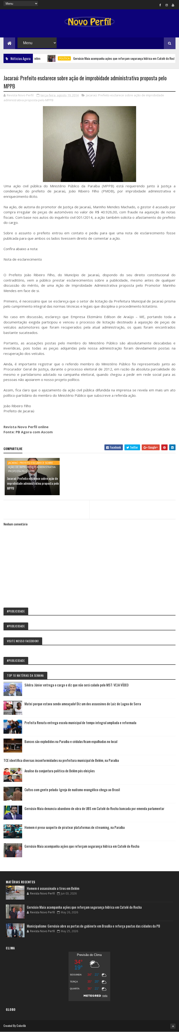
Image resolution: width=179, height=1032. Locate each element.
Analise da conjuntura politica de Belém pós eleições (59, 770)
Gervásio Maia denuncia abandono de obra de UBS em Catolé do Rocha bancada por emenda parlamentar (94, 808)
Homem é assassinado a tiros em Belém (53, 888)
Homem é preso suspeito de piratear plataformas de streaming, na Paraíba (74, 827)
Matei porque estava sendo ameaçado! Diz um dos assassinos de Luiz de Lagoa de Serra (82, 703)
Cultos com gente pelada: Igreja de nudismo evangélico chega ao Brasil (72, 789)
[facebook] (160, 4)
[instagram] (166, 4)
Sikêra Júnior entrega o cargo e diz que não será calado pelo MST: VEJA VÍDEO (76, 684)
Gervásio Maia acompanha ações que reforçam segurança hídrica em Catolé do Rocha (113, 58)
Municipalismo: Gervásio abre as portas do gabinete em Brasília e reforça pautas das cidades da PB (93, 925)
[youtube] (173, 4)
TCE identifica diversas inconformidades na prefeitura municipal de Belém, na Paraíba (61, 760)
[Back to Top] (173, 1026)
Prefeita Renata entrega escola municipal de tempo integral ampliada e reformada (80, 722)
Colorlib (21, 1026)
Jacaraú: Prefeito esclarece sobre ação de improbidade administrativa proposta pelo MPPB (31, 463)
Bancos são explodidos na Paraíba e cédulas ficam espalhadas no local (70, 741)
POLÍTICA (53, 58)
